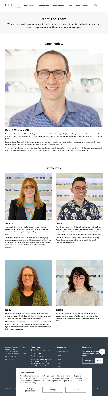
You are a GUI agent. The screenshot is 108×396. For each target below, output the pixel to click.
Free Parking (10, 360)
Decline (76, 390)
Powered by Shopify (92, 388)
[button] (102, 352)
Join (99, 361)
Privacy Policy (30, 383)
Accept (53, 390)
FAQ (58, 363)
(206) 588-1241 (11, 356)
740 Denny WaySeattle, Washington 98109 (15, 352)
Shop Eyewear (62, 351)
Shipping (60, 367)
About (59, 359)
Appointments (62, 355)
